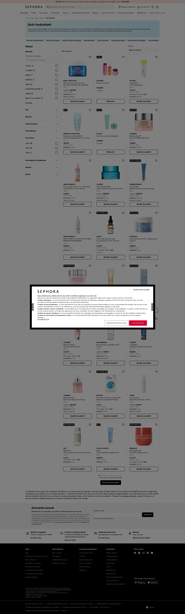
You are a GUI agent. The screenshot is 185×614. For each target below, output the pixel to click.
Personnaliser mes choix (116, 323)
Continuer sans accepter (141, 289)
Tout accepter (138, 323)
